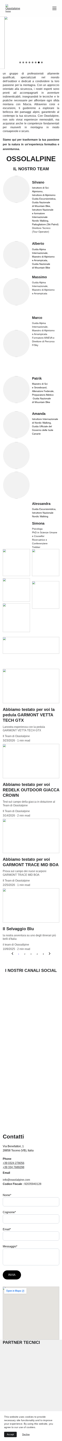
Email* (7, 1229)
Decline (26, 1434)
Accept (10, 1434)
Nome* (7, 1195)
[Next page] (49, 954)
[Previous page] (12, 954)
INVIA (12, 1274)
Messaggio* (10, 1246)
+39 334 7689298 (13, 1167)
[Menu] (54, 8)
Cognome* (9, 1212)
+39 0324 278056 (13, 1163)
